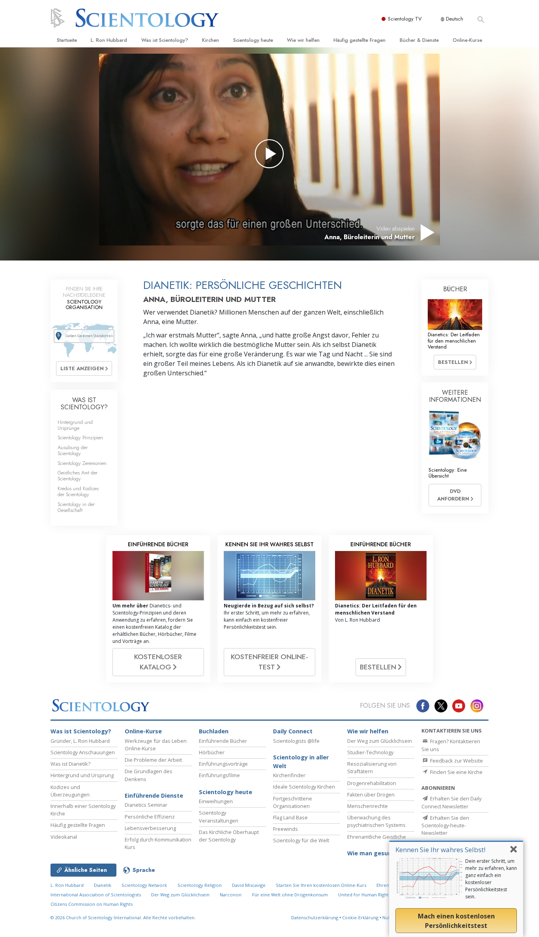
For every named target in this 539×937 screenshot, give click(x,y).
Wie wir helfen (303, 40)
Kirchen (210, 40)
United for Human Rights (365, 895)
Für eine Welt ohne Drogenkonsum (290, 895)
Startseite (67, 40)
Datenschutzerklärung (314, 917)
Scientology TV (405, 18)
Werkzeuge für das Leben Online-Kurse (156, 744)
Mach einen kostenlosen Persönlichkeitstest (456, 921)
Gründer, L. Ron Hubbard (80, 740)
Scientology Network (144, 885)
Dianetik (102, 885)
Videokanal (64, 836)
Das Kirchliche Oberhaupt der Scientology (229, 835)
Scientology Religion (200, 885)
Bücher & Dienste (419, 40)
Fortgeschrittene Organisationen (292, 802)
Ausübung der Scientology (73, 450)
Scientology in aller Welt (301, 761)
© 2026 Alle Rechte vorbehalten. (123, 917)
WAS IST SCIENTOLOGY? (84, 403)
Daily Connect (293, 731)
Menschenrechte (367, 806)
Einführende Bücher (223, 740)
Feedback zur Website (456, 760)
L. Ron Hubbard (109, 40)
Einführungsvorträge (223, 763)
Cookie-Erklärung (360, 917)
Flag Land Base (290, 817)
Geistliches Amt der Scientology (77, 475)
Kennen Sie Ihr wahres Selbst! (440, 849)
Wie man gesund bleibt (380, 853)
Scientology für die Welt (301, 840)
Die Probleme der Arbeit (153, 759)
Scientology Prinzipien (80, 437)
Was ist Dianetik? (70, 763)
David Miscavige (249, 885)
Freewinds (285, 828)
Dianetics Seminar (146, 804)
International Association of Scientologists (96, 895)
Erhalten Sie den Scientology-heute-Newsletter (445, 825)
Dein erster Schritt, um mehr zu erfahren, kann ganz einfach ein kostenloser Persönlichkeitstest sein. (491, 879)
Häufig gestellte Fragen (359, 40)
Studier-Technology (370, 752)
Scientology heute (253, 40)
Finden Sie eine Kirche (456, 772)
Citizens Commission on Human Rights (92, 904)
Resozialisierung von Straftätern (372, 767)
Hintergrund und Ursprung (82, 775)
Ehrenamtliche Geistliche (376, 836)
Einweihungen (216, 801)
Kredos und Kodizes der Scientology (78, 491)
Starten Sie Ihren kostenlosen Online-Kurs (321, 885)
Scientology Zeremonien (82, 463)
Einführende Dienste (154, 795)
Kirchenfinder (289, 775)
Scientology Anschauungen (83, 752)
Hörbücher (212, 752)
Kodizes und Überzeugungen (70, 790)
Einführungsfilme (219, 775)
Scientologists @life (296, 740)
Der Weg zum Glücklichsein (379, 740)
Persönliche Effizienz (150, 816)
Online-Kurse (467, 40)
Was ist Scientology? (164, 40)
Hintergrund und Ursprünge (75, 425)
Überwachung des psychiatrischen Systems (376, 821)
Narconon (230, 895)
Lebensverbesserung (150, 828)
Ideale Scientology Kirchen (304, 786)
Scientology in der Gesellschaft (76, 507)
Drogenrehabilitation (371, 783)
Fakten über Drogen (371, 794)
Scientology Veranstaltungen (218, 816)
